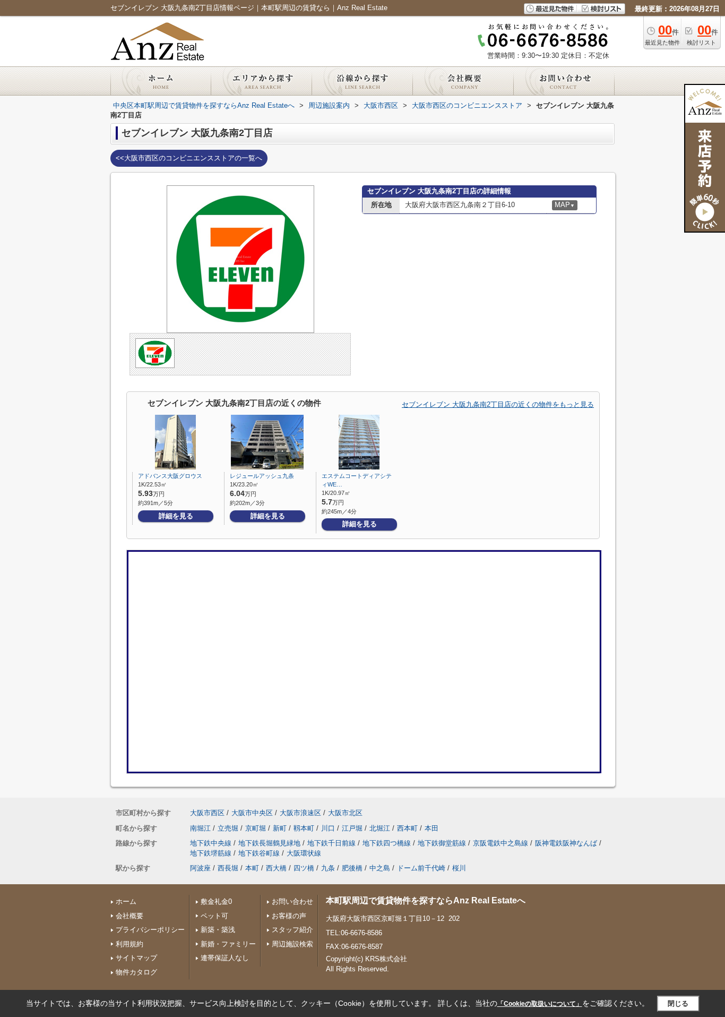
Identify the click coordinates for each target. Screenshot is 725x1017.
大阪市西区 (207, 813)
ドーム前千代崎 (421, 868)
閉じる (678, 1003)
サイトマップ (136, 958)
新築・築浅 (218, 930)
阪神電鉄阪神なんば (566, 843)
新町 (280, 828)
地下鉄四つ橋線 (386, 843)
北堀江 (379, 828)
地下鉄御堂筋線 (442, 843)
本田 (431, 828)
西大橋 (276, 868)
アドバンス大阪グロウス (170, 476)
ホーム (126, 901)
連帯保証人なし (225, 958)
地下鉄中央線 (210, 843)
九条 (328, 868)
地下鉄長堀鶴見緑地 (269, 843)
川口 (328, 828)
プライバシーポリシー (150, 930)
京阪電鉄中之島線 (500, 843)
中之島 (379, 868)
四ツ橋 (304, 868)
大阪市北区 (345, 813)
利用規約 (129, 944)
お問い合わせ (292, 901)
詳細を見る (176, 516)
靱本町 (304, 828)
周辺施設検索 (292, 944)
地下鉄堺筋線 (210, 853)
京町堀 (255, 828)
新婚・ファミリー (228, 944)
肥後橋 (352, 868)
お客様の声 (289, 916)
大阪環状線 (304, 853)
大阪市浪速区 (300, 813)
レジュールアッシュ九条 (262, 476)
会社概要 (129, 916)
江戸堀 (352, 828)
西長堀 (228, 868)
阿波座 (200, 868)
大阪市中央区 (252, 813)
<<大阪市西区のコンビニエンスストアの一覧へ (189, 158)
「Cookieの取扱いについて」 (539, 1003)
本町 (252, 868)
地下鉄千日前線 (331, 843)
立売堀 (228, 828)
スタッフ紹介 (292, 930)
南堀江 (200, 828)
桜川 (459, 868)
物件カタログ (136, 972)
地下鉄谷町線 (259, 853)
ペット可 (214, 916)
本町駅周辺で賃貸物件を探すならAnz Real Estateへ (425, 900)
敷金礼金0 (216, 901)
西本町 (407, 828)
